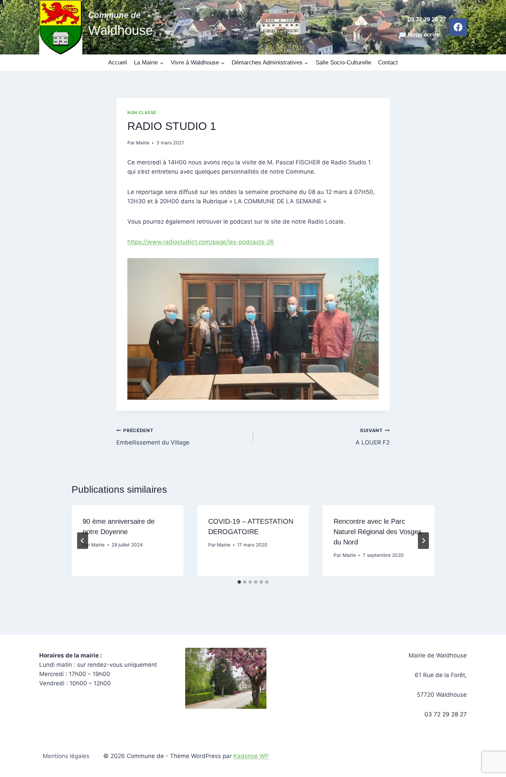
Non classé (141, 112)
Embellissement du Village (152, 437)
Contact (388, 62)
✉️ (402, 34)
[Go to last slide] (82, 540)
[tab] (239, 582)
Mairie (142, 142)
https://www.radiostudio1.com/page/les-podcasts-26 (200, 241)
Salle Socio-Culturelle (343, 62)
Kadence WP (251, 756)
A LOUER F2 (373, 437)
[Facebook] (458, 27)
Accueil (117, 62)
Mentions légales (66, 756)
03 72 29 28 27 (445, 714)
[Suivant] (423, 540)
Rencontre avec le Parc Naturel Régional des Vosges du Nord (378, 532)
